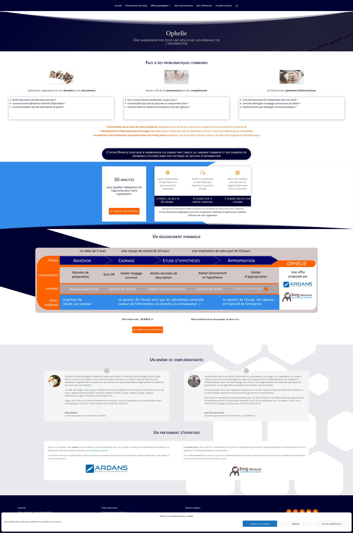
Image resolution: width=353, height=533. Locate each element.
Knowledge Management (98, 450)
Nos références (204, 6)
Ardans (86, 390)
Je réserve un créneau (124, 211)
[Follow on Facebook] (289, 512)
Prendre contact (224, 6)
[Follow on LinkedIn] (302, 512)
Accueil (118, 6)
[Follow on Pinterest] (315, 512)
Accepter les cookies (260, 523)
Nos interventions (184, 6)
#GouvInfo (130, 512)
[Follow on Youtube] (308, 512)
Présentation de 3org (136, 6)
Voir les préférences (331, 523)
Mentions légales (191, 512)
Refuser (296, 523)
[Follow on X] (295, 512)
